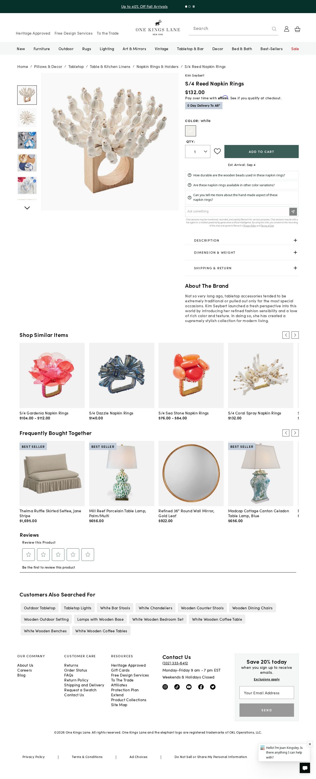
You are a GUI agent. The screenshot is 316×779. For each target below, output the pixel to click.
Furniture (42, 48)
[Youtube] (190, 687)
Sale (295, 48)
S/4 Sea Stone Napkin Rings (183, 412)
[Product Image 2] (27, 140)
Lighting (107, 48)
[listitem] (40, 607)
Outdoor (66, 48)
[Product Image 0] (27, 95)
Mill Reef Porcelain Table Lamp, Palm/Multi (117, 513)
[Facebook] (202, 687)
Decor (217, 48)
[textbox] (197, 151)
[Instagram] (166, 687)
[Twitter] (214, 687)
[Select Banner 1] (189, 6)
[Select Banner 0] (186, 6)
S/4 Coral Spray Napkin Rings (254, 412)
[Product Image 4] (27, 185)
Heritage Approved (33, 32)
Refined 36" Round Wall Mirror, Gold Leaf (186, 513)
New (21, 48)
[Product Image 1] (27, 117)
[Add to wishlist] (217, 151)
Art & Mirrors (134, 48)
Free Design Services (74, 32)
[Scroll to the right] (295, 334)
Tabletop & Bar (190, 48)
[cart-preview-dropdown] (297, 29)
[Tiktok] (178, 687)
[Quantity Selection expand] (206, 151)
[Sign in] (286, 29)
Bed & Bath (242, 48)
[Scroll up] (27, 205)
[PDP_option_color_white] (190, 130)
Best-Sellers (271, 48)
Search (200, 28)
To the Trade (108, 32)
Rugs (86, 48)
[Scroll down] (27, 78)
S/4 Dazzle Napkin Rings (111, 412)
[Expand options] (295, 240)
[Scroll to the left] (285, 334)
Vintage (162, 48)
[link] (241, 240)
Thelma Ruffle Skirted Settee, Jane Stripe (50, 513)
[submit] (274, 29)
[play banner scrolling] (194, 6)
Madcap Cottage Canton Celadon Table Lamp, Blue (258, 513)
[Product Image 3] (27, 162)
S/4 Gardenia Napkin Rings (44, 412)
